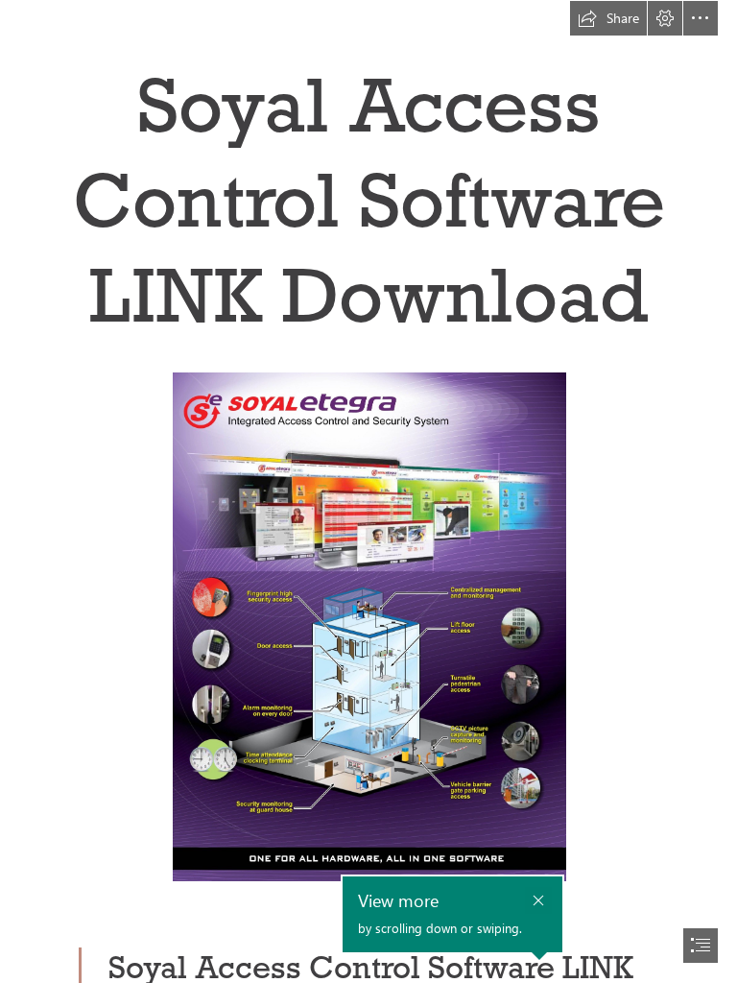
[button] (608, 18)
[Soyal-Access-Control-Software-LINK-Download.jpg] (368, 626)
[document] (368, 491)
